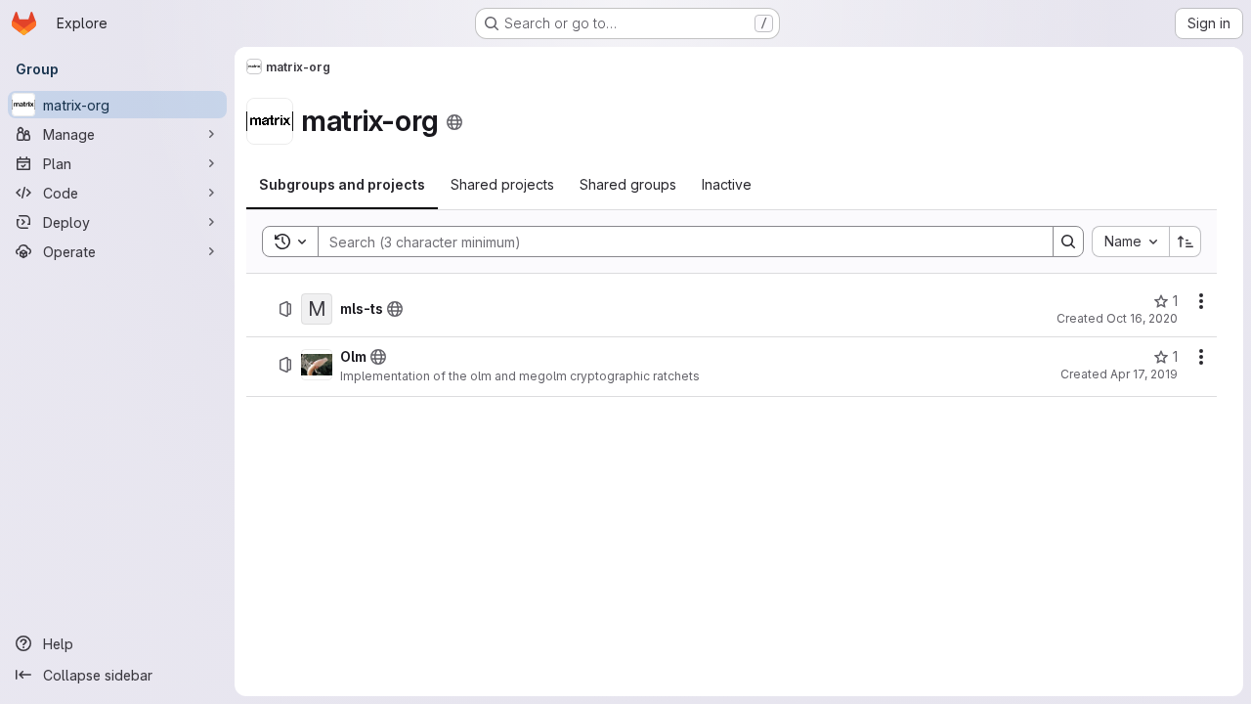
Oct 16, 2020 (1142, 318)
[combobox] (1130, 241)
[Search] (1068, 241)
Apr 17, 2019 (1144, 374)
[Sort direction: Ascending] (1185, 241)
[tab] (342, 184)
